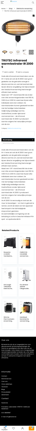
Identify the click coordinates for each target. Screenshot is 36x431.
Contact (4, 376)
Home (3, 9)
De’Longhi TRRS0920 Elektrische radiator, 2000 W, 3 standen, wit (9, 289)
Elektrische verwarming (24, 9)
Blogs (3, 389)
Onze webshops (6, 384)
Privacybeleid (5, 392)
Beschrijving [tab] (7, 140)
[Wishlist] (13, 428)
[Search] (33, 2)
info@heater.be (11, 417)
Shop (10, 9)
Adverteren (5, 395)
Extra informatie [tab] (8, 143)
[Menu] (2, 2)
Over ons (4, 381)
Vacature (4, 387)
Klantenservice (6, 379)
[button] (34, 16)
